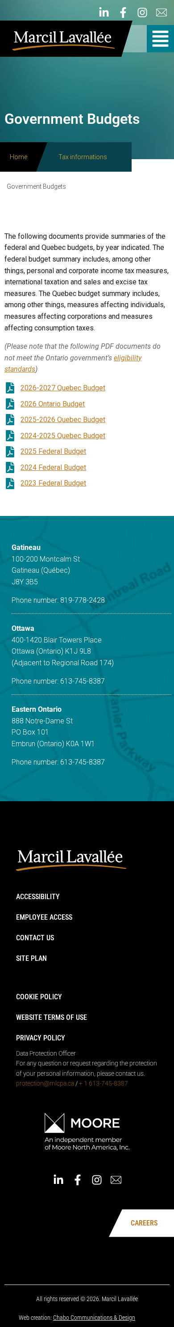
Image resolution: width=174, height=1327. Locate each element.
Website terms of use (51, 1017)
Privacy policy (40, 1038)
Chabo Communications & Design (94, 1317)
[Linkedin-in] (104, 12)
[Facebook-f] (123, 12)
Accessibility (38, 896)
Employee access (44, 917)
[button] (160, 38)
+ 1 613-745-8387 (103, 1083)
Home (18, 157)
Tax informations (82, 157)
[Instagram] (142, 12)
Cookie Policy (39, 997)
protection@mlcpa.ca (45, 1083)
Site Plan (31, 958)
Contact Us (35, 938)
